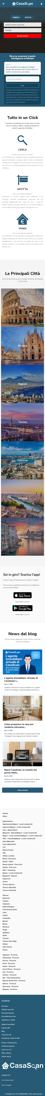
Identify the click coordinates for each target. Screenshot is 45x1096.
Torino (22, 422)
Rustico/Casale (8, 850)
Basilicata (6, 898)
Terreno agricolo (8, 884)
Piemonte (6, 927)
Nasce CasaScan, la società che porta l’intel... (20, 771)
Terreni (5, 881)
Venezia (22, 537)
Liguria (5, 915)
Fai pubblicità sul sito (9, 1016)
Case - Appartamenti (10, 830)
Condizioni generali (8, 1046)
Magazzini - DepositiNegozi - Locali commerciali (20, 833)
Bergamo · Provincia (10, 989)
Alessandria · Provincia (11, 958)
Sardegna (6, 932)
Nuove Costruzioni (9, 859)
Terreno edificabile (9, 887)
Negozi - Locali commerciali (12, 873)
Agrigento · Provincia (10, 955)
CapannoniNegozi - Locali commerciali (16, 827)
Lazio (4, 912)
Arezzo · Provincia (9, 966)
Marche (5, 921)
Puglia (5, 930)
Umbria (5, 944)
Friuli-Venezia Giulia (10, 909)
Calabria (5, 901)
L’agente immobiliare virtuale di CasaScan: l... (21, 679)
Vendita (5, 813)
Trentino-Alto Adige (10, 941)
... (5, 692)
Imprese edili (6, 1028)
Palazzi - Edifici (8, 861)
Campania (6, 904)
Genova (22, 460)
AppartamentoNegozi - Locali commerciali (17, 824)
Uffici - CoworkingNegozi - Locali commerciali (19, 838)
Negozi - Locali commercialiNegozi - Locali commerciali (22, 836)
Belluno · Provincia (9, 983)
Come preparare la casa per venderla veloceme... (19, 726)
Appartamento (8, 821)
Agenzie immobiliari (8, 1024)
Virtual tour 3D (6, 1035)
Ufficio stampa (6, 1053)
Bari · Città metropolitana (11, 978)
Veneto (5, 950)
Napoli (22, 384)
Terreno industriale (9, 890)
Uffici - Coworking (9, 870)
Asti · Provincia (8, 972)
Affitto (5, 816)
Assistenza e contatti (8, 1020)
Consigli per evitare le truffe (11, 1038)
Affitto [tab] (28, 17)
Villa (4, 853)
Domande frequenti (8, 1013)
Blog (3, 1031)
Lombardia (6, 918)
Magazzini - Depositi (10, 876)
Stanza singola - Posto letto (12, 864)
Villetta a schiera (8, 856)
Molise (5, 924)
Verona (22, 498)
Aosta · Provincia (9, 963)
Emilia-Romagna (8, 907)
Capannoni (6, 879)
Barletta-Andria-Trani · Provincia (14, 980)
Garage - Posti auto (9, 867)
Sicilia (5, 935)
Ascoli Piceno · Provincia (11, 969)
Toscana (6, 938)
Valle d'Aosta (7, 947)
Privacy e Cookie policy (9, 1043)
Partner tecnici (6, 1056)
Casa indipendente (9, 844)
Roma (22, 308)
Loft (4, 847)
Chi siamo (5, 1006)
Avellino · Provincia (9, 975)
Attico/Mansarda (8, 841)
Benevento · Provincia (10, 986)
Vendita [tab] (16, 17)
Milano (22, 346)
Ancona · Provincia (9, 960)
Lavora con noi (6, 1049)
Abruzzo (5, 895)
